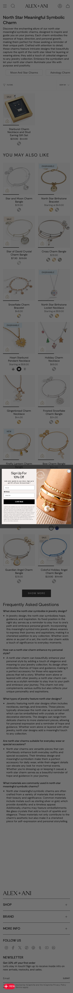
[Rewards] (9, 986)
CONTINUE (19, 502)
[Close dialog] (69, 471)
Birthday (7, 492)
